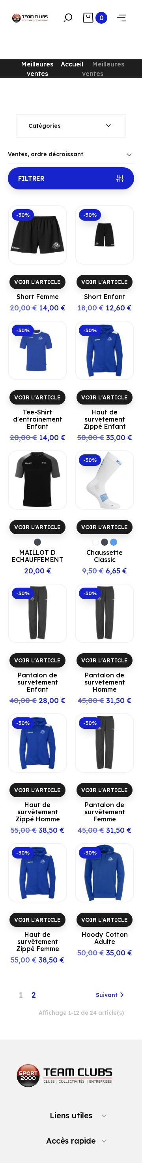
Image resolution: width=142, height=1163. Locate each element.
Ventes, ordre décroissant (45, 154)
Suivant (107, 994)
